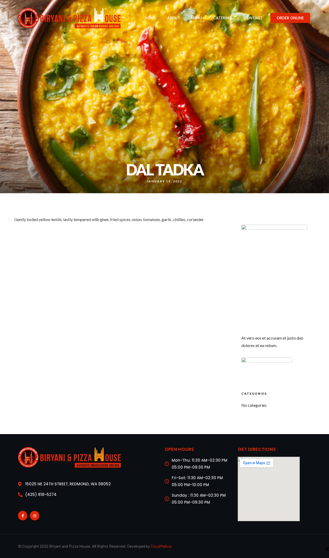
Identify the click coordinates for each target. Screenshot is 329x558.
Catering (222, 18)
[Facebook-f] (22, 515)
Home (150, 18)
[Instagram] (34, 515)
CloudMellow (161, 546)
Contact (253, 18)
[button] (290, 18)
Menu (196, 18)
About (173, 18)
